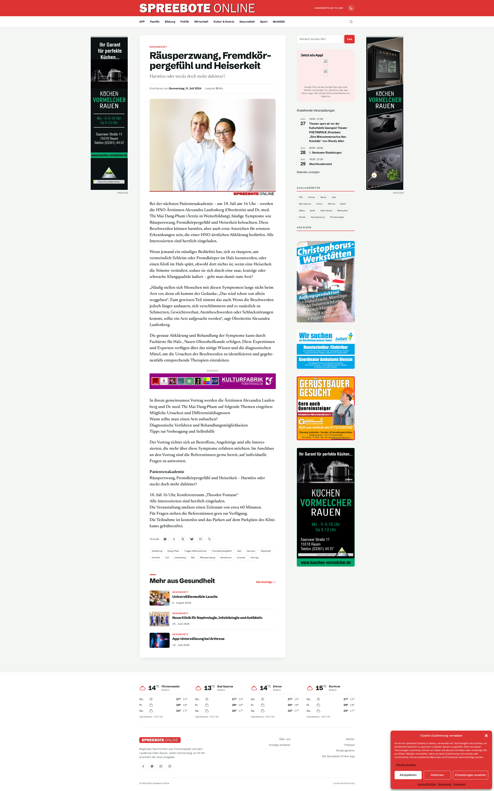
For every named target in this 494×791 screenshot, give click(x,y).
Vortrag (254, 557)
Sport (264, 21)
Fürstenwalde (337, 217)
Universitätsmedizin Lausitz (195, 597)
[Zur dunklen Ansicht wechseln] (351, 8)
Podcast (349, 745)
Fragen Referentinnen (196, 551)
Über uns (284, 739)
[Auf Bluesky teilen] (191, 539)
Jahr (334, 197)
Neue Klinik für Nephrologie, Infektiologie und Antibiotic (217, 618)
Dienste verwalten (406, 764)
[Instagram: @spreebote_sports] (169, 766)
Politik (184, 21)
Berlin (324, 197)
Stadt (343, 203)
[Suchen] (351, 21)
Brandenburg (318, 217)
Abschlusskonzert (320, 164)
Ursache (241, 557)
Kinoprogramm (345, 750)
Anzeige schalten (279, 745)
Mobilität (279, 21)
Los (349, 39)
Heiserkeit (266, 551)
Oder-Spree (326, 210)
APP (142, 21)
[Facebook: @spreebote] (143, 766)
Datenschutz (445, 784)
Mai (193, 557)
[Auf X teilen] (183, 539)
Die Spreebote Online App (338, 756)
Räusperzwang (207, 557)
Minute (331, 203)
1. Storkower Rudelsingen (325, 152)
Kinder (302, 217)
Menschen (342, 210)
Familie (155, 21)
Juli (167, 557)
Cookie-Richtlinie (426, 784)
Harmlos (251, 551)
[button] (486, 736)
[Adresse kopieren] (209, 539)
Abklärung (157, 551)
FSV (301, 197)
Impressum (459, 784)
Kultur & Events (224, 21)
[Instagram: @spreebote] (160, 766)
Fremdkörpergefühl (222, 551)
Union (319, 203)
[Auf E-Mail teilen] (200, 539)
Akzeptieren (408, 775)
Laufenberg (180, 557)
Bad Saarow (305, 203)
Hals (239, 551)
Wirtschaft (201, 21)
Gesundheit (247, 21)
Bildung (170, 21)
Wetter (350, 739)
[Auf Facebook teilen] (174, 539)
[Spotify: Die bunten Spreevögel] (152, 766)
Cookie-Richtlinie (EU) (344, 783)
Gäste (302, 210)
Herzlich (156, 557)
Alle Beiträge (264, 582)
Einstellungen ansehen (470, 775)
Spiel (312, 210)
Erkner (311, 197)
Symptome (225, 557)
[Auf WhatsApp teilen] (165, 539)
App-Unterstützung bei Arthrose (198, 639)
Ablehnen (437, 775)
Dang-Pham (173, 551)
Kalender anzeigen (308, 172)
